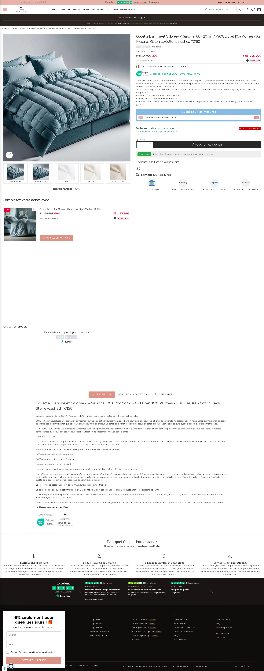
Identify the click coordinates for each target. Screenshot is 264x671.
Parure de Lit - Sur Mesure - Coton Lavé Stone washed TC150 (69, 209)
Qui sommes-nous (182, 619)
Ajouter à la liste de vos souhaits (159, 162)
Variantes (165, 394)
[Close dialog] (61, 614)
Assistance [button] (222, 615)
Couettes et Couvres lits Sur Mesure (32, 28)
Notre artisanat (180, 623)
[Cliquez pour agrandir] (9, 155)
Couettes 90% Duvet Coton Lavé (83, 28)
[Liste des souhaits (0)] (253, 9)
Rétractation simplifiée (184, 631)
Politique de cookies (158, 666)
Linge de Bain (96, 627)
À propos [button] (179, 615)
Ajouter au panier (208, 144)
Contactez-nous (223, 619)
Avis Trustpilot (180, 640)
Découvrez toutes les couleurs (67, 189)
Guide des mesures (143, 619)
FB (224, 638)
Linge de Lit (95, 619)
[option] (67, 225)
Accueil (4, 28)
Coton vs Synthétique (144, 635)
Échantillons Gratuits (99, 635)
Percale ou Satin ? (143, 623)
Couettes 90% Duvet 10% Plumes (59, 28)
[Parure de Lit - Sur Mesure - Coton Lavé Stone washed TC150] (20, 224)
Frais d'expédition (224, 627)
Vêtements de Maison (78, 9)
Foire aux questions (135, 394)
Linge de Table (96, 623)
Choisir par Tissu (100, 9)
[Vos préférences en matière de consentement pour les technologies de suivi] (4, 668)
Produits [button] (95, 615)
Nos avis (135, 640)
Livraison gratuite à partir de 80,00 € (33, 2)
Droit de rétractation (200, 666)
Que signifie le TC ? (143, 627)
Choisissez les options (56, 238)
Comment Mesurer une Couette (201, 117)
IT (236, 666)
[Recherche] (206, 9)
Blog (176, 635)
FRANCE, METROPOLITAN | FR (230, 2)
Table (55, 9)
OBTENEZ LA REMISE (34, 660)
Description (103, 394)
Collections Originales (123, 9)
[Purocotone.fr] (22, 9)
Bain (63, 9)
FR (242, 666)
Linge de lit (14, 28)
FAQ (218, 623)
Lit (47, 9)
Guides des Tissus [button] (142, 615)
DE (248, 666)
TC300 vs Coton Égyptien (146, 631)
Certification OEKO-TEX (184, 627)
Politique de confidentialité (135, 666)
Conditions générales (179, 666)
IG (218, 638)
